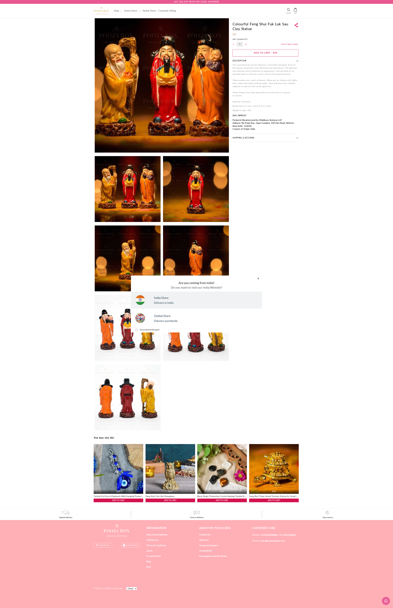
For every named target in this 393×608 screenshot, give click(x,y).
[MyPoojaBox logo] (101, 11)
